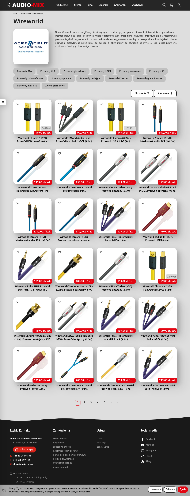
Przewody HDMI (102, 71)
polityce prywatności (80, 492)
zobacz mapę (26, 449)
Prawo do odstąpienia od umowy (69, 455)
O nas (99, 439)
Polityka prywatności (63, 459)
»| (117, 402)
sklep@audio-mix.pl (23, 464)
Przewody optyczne (61, 78)
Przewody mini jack (27, 86)
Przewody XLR (47, 71)
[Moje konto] (178, 5)
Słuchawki (137, 5)
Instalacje (101, 443)
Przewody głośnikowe (75, 71)
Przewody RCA (24, 71)
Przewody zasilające (90, 78)
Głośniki (103, 5)
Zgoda (183, 489)
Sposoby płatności (62, 447)
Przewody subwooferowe (30, 78)
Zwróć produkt (60, 467)
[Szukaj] (164, 5)
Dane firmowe (60, 439)
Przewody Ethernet (118, 78)
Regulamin (58, 443)
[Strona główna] (27, 5)
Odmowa (170, 489)
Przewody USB (156, 71)
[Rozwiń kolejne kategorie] (152, 5)
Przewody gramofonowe (149, 78)
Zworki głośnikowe (55, 86)
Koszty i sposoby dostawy (65, 451)
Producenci (62, 5)
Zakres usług (103, 447)
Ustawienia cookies (62, 463)
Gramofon (120, 5)
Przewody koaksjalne (130, 71)
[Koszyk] (171, 5)
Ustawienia (155, 489)
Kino (90, 5)
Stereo (77, 5)
